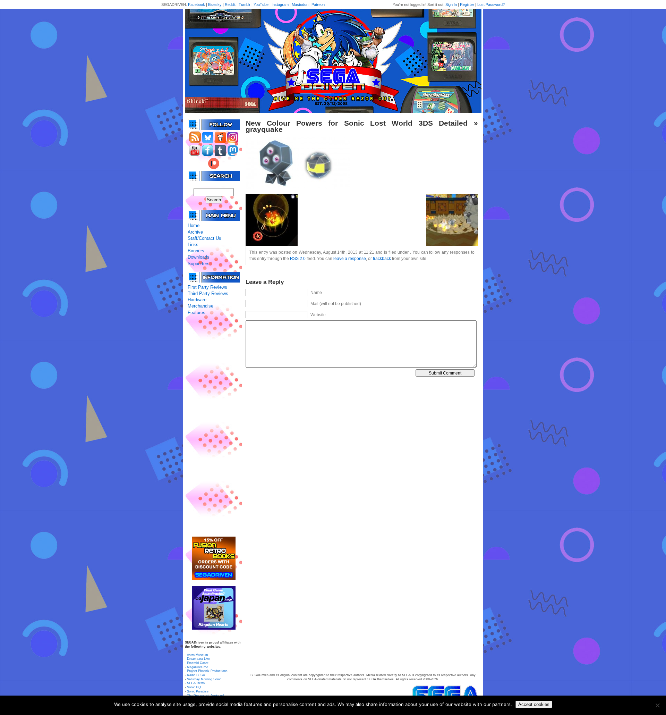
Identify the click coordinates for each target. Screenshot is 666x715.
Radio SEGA (196, 675)
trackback (382, 258)
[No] (657, 705)
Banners (196, 250)
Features (196, 312)
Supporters (199, 263)
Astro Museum (197, 655)
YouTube (261, 4)
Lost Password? (491, 4)
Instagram (280, 4)
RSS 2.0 (298, 258)
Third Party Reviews (208, 293)
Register (467, 4)
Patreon (318, 4)
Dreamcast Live (198, 659)
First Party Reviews (207, 287)
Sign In (451, 4)
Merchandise (200, 306)
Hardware (197, 299)
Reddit (230, 4)
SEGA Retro (196, 683)
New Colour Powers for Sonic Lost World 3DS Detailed (357, 123)
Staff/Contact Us (204, 238)
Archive (195, 232)
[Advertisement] (213, 426)
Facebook (196, 4)
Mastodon (300, 4)
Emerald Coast (197, 663)
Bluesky (215, 4)
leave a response (349, 258)
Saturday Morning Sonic (204, 679)
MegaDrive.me (197, 667)
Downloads (199, 257)
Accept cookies (533, 704)
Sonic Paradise (197, 691)
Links (193, 244)
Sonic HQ (194, 687)
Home (193, 225)
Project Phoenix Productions (207, 671)
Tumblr (244, 4)
